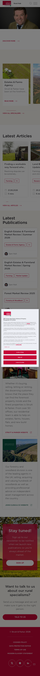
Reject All (20, 357)
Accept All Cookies (20, 362)
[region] (20, 338)
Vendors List (6, 346)
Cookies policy (19, 344)
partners (28, 323)
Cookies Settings (20, 352)
